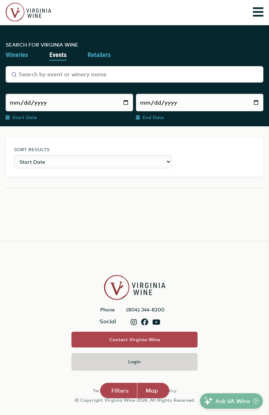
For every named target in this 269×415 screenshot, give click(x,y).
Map (152, 390)
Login (134, 361)
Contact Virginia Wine (134, 339)
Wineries (17, 55)
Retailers (99, 55)
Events (58, 55)
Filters (120, 390)
